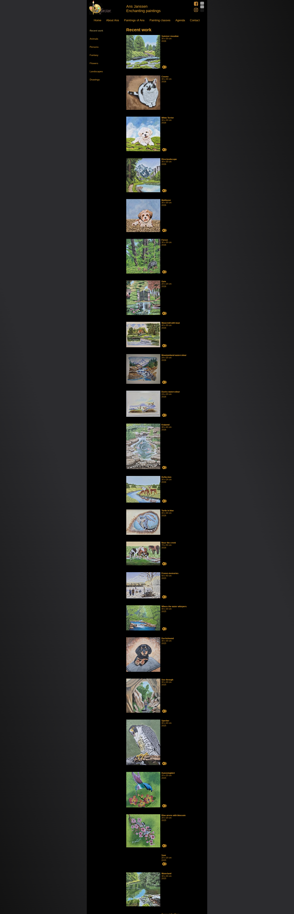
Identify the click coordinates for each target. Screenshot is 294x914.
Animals (94, 38)
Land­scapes (96, 71)
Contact (195, 20)
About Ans (112, 20)
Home (97, 20)
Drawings (95, 79)
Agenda (180, 20)
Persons (94, 47)
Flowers (94, 63)
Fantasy (94, 55)
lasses (160, 20)
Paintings (134, 20)
